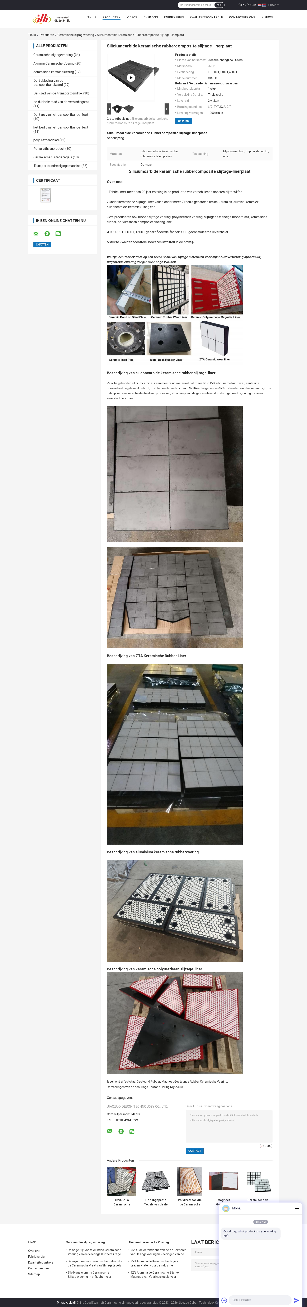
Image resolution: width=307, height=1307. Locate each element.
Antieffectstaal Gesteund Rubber (137, 1081)
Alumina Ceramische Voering (54, 63)
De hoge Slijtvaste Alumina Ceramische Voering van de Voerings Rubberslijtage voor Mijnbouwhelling (94, 1252)
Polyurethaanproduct (49, 149)
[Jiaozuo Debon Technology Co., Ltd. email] (38, 234)
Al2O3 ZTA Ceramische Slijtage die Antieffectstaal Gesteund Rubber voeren (122, 1202)
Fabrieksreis (174, 17)
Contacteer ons (242, 17)
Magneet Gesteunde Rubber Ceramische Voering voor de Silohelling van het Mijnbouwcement (224, 1202)
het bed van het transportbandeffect (60, 127)
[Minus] (296, 1208)
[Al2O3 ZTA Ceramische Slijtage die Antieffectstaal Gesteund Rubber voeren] (121, 1181)
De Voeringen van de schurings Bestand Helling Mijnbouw (145, 1087)
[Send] (296, 1300)
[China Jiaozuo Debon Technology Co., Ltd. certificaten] (45, 195)
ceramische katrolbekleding (53, 72)
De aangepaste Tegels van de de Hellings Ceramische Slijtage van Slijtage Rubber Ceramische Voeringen (155, 1202)
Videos (132, 17)
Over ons (150, 17)
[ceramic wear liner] (131, 78)
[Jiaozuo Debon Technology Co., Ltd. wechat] (61, 234)
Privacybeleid (66, 1302)
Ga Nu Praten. (247, 4)
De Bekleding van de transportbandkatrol (48, 83)
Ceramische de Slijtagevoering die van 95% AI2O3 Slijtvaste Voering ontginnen (257, 1202)
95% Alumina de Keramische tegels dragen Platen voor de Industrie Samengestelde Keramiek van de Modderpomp (154, 1264)
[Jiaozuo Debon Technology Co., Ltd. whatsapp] (49, 234)
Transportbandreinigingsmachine (57, 166)
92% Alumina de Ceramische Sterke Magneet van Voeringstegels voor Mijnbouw (155, 1275)
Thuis (91, 17)
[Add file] (224, 1300)
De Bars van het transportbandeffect (60, 115)
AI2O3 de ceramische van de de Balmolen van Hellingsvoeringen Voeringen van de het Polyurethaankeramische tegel (158, 1252)
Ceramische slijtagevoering (75, 35)
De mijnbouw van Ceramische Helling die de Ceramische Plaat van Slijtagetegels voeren (95, 1264)
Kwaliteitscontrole (206, 17)
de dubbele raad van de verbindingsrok (61, 102)
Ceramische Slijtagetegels (52, 157)
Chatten (183, 120)
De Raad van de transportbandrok (57, 93)
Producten (112, 17)
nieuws (267, 17)
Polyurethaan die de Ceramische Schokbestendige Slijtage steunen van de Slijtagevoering (190, 1202)
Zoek (219, 5)
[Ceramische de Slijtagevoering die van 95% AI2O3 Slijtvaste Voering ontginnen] (258, 1181)
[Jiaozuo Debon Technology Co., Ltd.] (51, 18)
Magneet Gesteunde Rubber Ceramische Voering (194, 1081)
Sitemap (34, 1274)
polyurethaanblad (46, 140)
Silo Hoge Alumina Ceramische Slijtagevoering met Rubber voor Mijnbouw (89, 1275)
